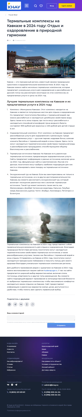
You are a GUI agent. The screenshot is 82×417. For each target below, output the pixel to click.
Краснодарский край (50, 346)
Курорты (45, 343)
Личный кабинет (48, 367)
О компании (11, 346)
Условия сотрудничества (52, 364)
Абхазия (45, 352)
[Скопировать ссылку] (32, 304)
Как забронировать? (15, 361)
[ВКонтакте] (21, 304)
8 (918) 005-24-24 (52, 392)
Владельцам (47, 358)
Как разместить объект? (51, 361)
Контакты (10, 352)
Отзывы (10, 364)
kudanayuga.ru (50, 270)
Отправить (61, 325)
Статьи (9, 367)
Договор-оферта (48, 370)
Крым (44, 349)
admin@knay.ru (51, 385)
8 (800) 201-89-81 (17, 392)
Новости (10, 349)
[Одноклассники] (26, 304)
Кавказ (44, 355)
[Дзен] (12, 385)
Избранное (11, 370)
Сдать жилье (67, 6)
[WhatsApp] (9, 304)
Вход (52, 6)
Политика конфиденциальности (18, 410)
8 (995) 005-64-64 (52, 395)
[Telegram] (15, 304)
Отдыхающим (13, 358)
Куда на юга (12, 343)
